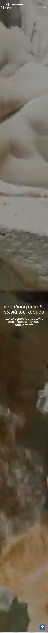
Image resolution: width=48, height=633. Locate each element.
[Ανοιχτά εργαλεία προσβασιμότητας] (42, 627)
